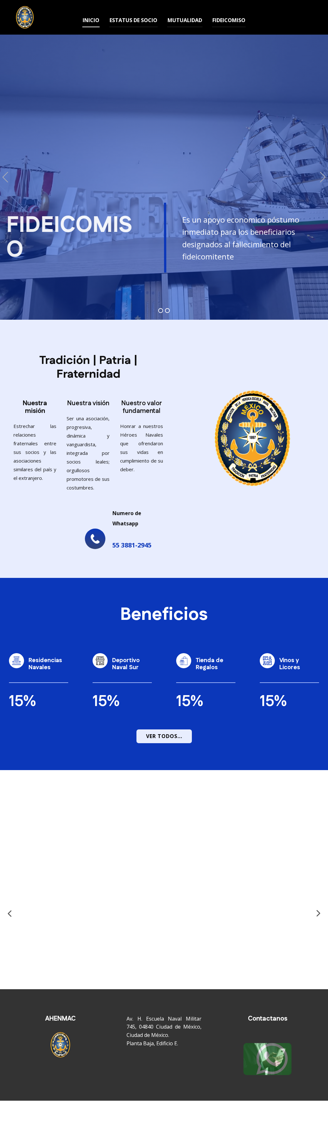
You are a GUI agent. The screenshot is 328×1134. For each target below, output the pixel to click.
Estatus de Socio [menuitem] (133, 20)
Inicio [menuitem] (91, 20)
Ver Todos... (164, 736)
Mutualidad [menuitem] (185, 20)
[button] (192, 238)
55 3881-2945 (132, 545)
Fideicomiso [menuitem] (228, 20)
